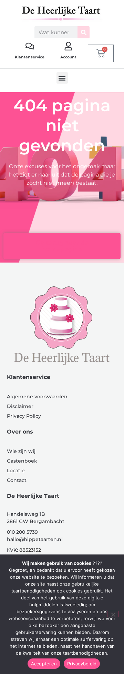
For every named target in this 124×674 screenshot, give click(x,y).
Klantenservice (29, 57)
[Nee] (113, 614)
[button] (62, 78)
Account (68, 57)
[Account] (68, 46)
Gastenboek (22, 461)
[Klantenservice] (29, 46)
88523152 (30, 550)
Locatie (16, 470)
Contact (17, 480)
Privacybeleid (81, 663)
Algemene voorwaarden (37, 396)
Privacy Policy (24, 416)
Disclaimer (20, 406)
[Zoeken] (84, 32)
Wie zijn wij (21, 451)
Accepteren (44, 663)
